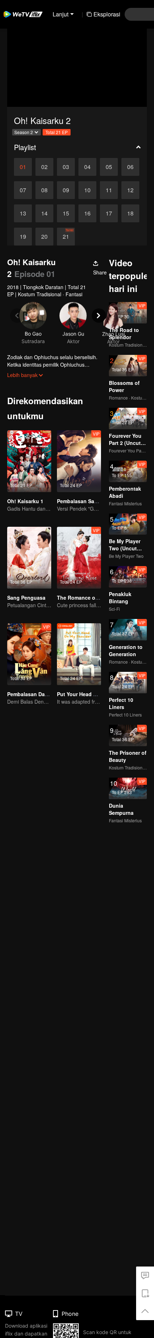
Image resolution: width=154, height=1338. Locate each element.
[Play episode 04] (87, 167)
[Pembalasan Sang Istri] (79, 461)
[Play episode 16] (87, 213)
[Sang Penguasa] (29, 558)
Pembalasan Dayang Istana (40, 694)
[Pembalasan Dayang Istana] (29, 654)
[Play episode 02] (44, 167)
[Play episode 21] (66, 237)
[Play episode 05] (109, 167)
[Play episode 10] (87, 190)
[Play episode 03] (66, 167)
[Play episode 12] (130, 190)
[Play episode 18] (130, 213)
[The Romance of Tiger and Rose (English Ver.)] (79, 558)
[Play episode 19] (23, 237)
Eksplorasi (106, 14)
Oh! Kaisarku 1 (25, 501)
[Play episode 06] (130, 167)
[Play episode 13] (23, 213)
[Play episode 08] (44, 190)
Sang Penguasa (26, 597)
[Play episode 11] (109, 190)
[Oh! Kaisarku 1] (29, 461)
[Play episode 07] (23, 190)
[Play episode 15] (66, 213)
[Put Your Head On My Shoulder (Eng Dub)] (79, 654)
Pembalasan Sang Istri (84, 501)
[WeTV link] (23, 14)
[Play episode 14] (44, 213)
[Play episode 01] (23, 167)
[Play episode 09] (66, 190)
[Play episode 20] (44, 237)
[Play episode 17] (109, 213)
